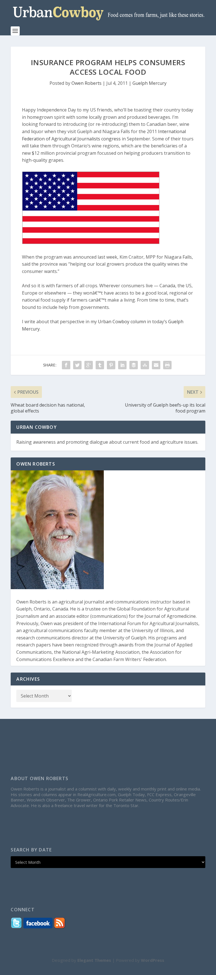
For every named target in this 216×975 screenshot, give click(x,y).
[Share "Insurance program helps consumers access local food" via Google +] (88, 365)
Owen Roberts (86, 83)
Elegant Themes (94, 960)
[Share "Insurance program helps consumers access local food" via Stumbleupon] (144, 365)
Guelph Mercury (149, 83)
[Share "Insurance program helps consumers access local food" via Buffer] (133, 365)
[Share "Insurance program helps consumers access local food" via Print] (167, 365)
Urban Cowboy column (122, 321)
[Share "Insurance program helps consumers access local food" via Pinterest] (111, 365)
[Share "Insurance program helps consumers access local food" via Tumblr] (99, 365)
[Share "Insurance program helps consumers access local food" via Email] (156, 365)
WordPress (152, 960)
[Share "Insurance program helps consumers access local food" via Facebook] (66, 365)
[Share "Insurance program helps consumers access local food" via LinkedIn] (122, 365)
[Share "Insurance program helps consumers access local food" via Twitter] (77, 365)
